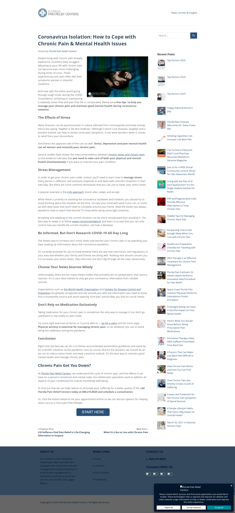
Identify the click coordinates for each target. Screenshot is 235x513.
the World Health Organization (81, 289)
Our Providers (101, 472)
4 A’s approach (75, 192)
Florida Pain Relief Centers (63, 51)
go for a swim (109, 323)
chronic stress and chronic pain (126, 154)
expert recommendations (86, 221)
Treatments (100, 479)
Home (97, 458)
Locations (99, 465)
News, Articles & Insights (184, 12)
